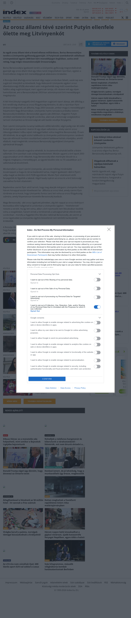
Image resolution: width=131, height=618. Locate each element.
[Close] (109, 230)
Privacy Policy (80, 388)
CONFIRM (47, 379)
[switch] (97, 279)
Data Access (65, 388)
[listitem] (65, 274)
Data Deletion (51, 388)
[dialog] (65, 309)
